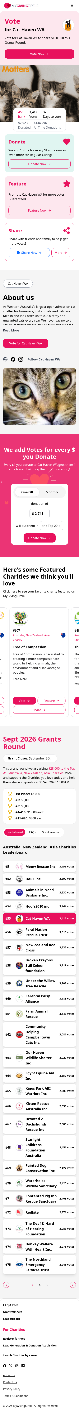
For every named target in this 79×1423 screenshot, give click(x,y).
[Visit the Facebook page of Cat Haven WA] (13, 359)
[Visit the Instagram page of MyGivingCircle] (16, 1365)
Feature (49, 701)
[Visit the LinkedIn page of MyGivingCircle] (23, 1365)
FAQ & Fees (10, 1305)
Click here (10, 591)
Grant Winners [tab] (51, 832)
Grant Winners (12, 1312)
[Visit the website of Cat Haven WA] (5, 359)
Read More (20, 679)
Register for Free (14, 1338)
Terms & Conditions (15, 1396)
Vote (22, 701)
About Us (9, 1375)
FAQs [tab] (32, 832)
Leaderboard (11, 1319)
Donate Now (37, 538)
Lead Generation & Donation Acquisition (30, 1345)
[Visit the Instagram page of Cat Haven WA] (20, 359)
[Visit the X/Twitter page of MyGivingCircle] (10, 1365)
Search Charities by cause (20, 1355)
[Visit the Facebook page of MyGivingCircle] (4, 1365)
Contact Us (10, 1382)
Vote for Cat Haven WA (25, 343)
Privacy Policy (11, 1389)
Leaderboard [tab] (15, 832)
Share (37, 710)
